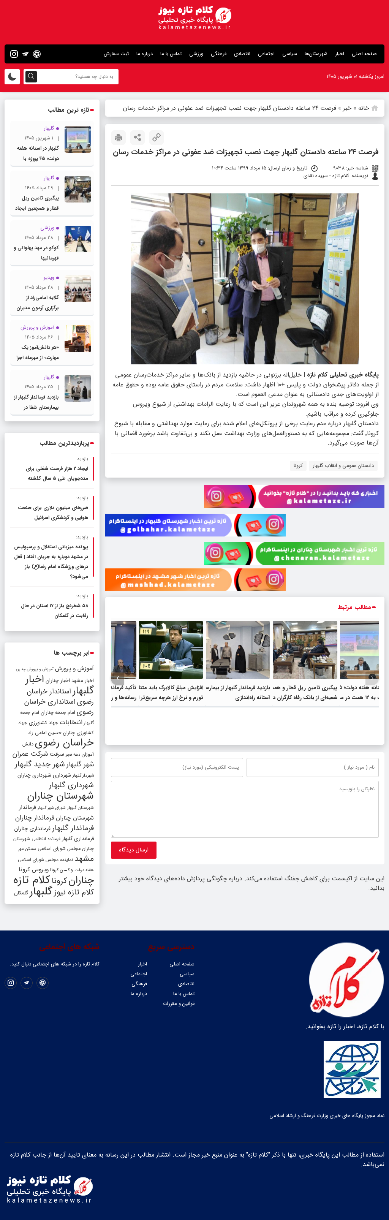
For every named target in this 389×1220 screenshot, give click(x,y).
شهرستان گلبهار (80, 807)
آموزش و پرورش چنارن (35, 669)
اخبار (339, 54)
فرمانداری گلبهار (78, 839)
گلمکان (21, 893)
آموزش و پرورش (74, 668)
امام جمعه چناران (58, 713)
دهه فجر (73, 754)
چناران (81, 880)
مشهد (84, 858)
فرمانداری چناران (32, 828)
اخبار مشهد (82, 681)
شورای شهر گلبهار (52, 808)
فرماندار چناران (34, 818)
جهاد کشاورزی (43, 723)
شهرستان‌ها (316, 54)
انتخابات (71, 722)
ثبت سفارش (116, 54)
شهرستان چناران (60, 796)
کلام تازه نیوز (74, 892)
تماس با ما (171, 54)
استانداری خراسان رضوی (59, 707)
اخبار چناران (58, 681)
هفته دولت (84, 870)
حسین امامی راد (45, 733)
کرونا (298, 466)
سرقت (56, 754)
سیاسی (289, 54)
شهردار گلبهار (83, 775)
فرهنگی (218, 54)
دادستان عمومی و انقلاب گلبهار (343, 466)
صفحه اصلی (364, 54)
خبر (347, 108)
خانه (363, 108)
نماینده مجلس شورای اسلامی (45, 859)
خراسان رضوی (64, 743)
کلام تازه (31, 880)
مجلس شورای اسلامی (59, 849)
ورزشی (196, 54)
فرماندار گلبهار (73, 828)
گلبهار (41, 891)
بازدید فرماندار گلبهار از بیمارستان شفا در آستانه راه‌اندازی (36, 407)
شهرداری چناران (34, 775)
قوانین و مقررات (178, 1004)
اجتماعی (266, 54)
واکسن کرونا (61, 869)
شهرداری (62, 775)
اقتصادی (242, 54)
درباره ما (144, 54)
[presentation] (372, 678)
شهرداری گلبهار (71, 785)
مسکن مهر (27, 848)
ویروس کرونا (34, 869)
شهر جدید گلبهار (40, 764)
